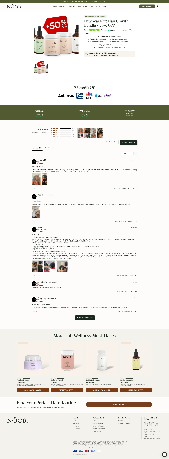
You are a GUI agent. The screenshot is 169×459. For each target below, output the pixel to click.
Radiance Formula (57, 380)
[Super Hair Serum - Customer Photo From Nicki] (100, 130)
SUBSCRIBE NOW (100, 1)
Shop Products (58, 6)
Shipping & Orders (98, 423)
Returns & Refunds (98, 426)
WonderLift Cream (23, 380)
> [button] (85, 317)
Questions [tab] (48, 148)
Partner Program (101, 6)
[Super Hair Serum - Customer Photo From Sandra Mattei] (81, 130)
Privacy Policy (97, 431)
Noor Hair (79, 441)
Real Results (82, 6)
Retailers (120, 420)
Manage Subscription (99, 428)
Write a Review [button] (128, 142)
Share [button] (35, 188)
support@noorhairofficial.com (152, 438)
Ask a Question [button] (112, 142)
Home (75, 420)
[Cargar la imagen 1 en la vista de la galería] (41, 68)
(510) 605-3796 (153, 434)
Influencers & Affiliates (124, 423)
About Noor (72, 6)
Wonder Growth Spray (127, 380)
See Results (76, 428)
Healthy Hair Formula (93, 380)
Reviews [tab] (35, 148)
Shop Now (76, 423)
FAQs (91, 6)
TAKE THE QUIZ (119, 404)
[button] (161, 6)
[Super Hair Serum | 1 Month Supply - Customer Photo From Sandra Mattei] (93, 135)
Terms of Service (83, 454)
